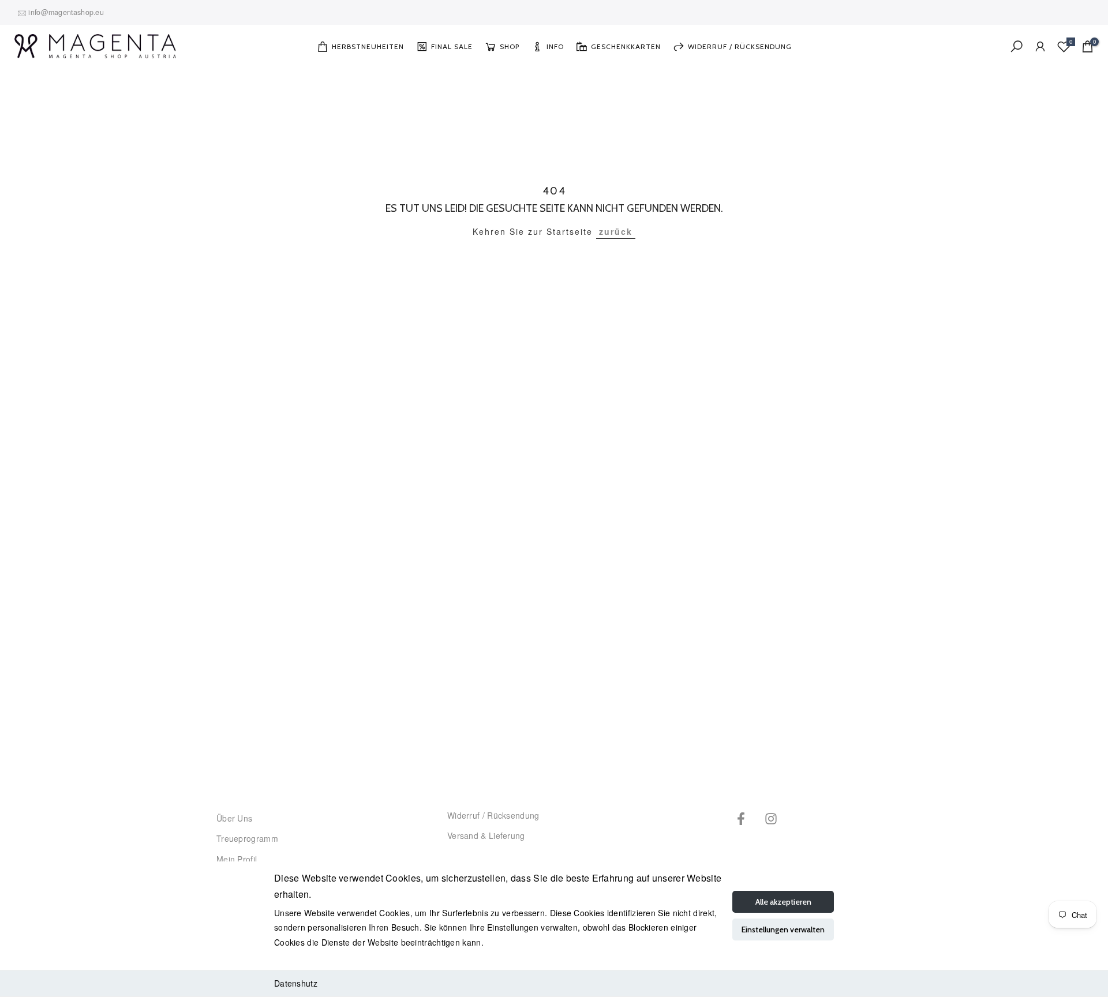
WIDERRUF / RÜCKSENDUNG (740, 46)
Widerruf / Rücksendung (493, 815)
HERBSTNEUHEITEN (368, 46)
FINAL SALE (452, 46)
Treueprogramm (247, 838)
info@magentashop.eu (66, 12)
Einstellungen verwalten (783, 929)
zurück (615, 231)
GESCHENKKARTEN (626, 46)
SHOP (509, 46)
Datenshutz (295, 983)
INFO (555, 46)
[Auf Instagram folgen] (771, 818)
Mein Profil (236, 859)
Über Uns (234, 818)
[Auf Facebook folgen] (741, 818)
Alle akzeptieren (783, 902)
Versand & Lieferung (486, 835)
